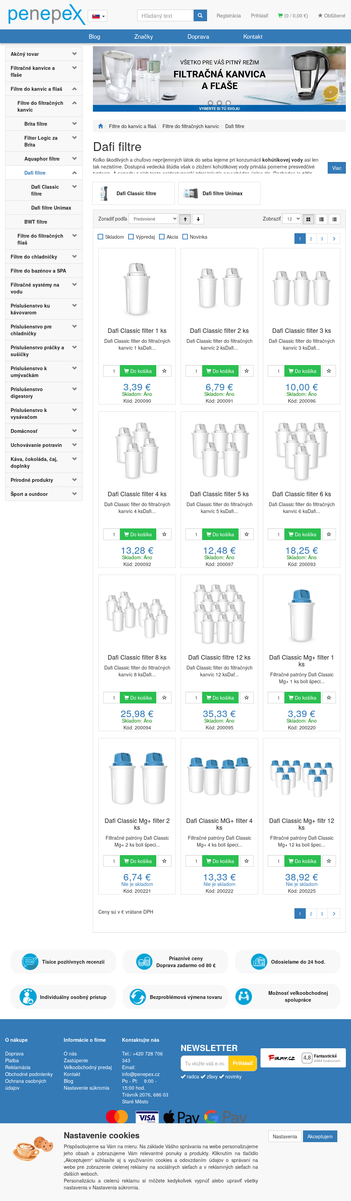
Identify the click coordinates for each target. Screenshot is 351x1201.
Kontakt (253, 36)
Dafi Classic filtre (45, 190)
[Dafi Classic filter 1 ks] (137, 288)
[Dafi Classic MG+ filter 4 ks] (219, 778)
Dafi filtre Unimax (51, 207)
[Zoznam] (321, 219)
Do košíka (140, 370)
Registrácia (229, 15)
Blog (94, 36)
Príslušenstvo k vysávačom (29, 413)
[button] (76, 54)
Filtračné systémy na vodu (35, 288)
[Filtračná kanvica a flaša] (219, 79)
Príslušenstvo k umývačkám (29, 371)
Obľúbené (334, 15)
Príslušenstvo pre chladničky (31, 330)
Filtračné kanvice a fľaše (33, 71)
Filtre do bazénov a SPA (38, 270)
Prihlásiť (259, 15)
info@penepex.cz (141, 1074)
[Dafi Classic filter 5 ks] (219, 451)
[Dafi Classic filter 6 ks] (301, 451)
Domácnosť (24, 430)
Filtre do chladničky (34, 256)
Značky (143, 36)
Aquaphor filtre (42, 158)
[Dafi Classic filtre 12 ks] (219, 614)
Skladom (114, 236)
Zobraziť (272, 218)
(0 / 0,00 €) (295, 15)
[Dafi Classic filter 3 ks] (301, 288)
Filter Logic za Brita (41, 141)
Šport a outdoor (29, 493)
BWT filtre (35, 221)
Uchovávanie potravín (36, 444)
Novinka (198, 236)
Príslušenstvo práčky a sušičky (37, 351)
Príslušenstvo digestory (27, 392)
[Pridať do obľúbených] (164, 371)
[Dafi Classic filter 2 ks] (219, 288)
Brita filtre (35, 123)
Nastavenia (285, 1136)
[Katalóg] (308, 219)
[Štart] (100, 126)
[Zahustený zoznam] (334, 219)
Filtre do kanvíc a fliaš (36, 88)
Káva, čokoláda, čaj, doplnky (34, 462)
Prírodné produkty (32, 479)
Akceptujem (320, 1136)
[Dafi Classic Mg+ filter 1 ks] (301, 614)
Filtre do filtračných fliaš (40, 239)
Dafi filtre (35, 172)
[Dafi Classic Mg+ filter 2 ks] (137, 778)
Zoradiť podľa (112, 218)
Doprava (198, 36)
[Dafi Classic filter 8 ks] (137, 614)
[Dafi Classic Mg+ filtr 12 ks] (301, 778)
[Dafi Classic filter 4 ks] (137, 451)
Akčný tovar (25, 53)
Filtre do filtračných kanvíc (40, 106)
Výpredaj (145, 236)
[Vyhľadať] (200, 15)
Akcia (172, 236)
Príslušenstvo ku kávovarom (30, 309)
